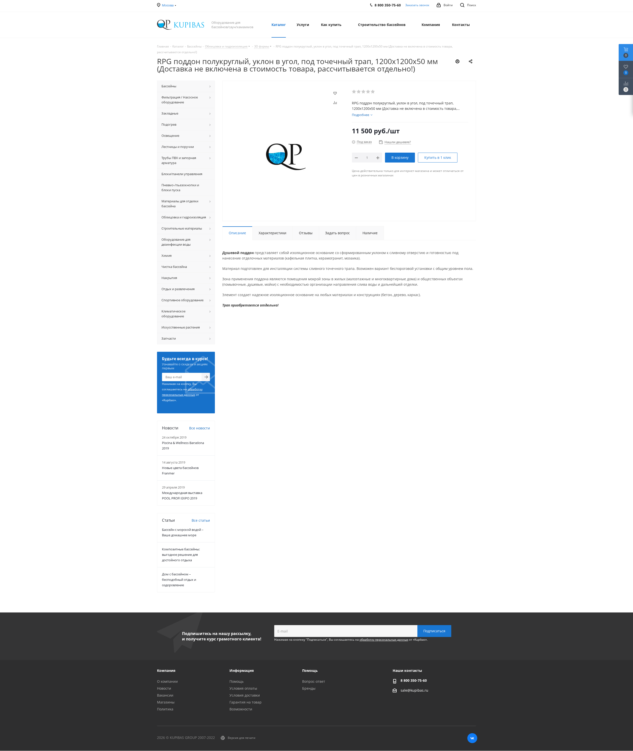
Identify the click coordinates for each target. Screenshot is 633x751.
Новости (164, 688)
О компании (167, 681)
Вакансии (165, 695)
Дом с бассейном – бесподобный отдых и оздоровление (179, 579)
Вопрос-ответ (313, 681)
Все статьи (201, 520)
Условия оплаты (243, 688)
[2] (359, 92)
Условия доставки (244, 695)
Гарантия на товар (245, 702)
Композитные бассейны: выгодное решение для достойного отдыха (181, 554)
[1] (354, 92)
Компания (166, 670)
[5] (373, 92)
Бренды (309, 688)
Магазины (166, 702)
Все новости (199, 428)
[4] (368, 92)
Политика (165, 709)
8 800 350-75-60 (414, 680)
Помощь (236, 681)
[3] (363, 92)
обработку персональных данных (384, 639)
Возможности (240, 709)
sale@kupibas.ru (414, 690)
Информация (241, 670)
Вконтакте (472, 738)
